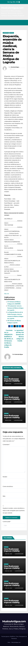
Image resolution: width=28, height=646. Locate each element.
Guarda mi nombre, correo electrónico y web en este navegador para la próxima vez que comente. (13, 511)
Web (4, 496)
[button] (18, 22)
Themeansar (14, 638)
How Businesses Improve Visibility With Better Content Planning (13, 382)
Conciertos (5, 32)
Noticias (11, 32)
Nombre (5, 476)
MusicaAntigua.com (12, 7)
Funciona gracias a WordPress (8, 636)
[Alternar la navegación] (25, 22)
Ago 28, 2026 (8, 553)
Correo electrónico (8, 486)
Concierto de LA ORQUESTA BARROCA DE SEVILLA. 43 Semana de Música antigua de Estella (8, 339)
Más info (6, 293)
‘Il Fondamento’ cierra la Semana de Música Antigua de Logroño (15, 308)
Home (9, 642)
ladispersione (18, 383)
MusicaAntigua (15, 67)
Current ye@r (7, 521)
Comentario (6, 444)
